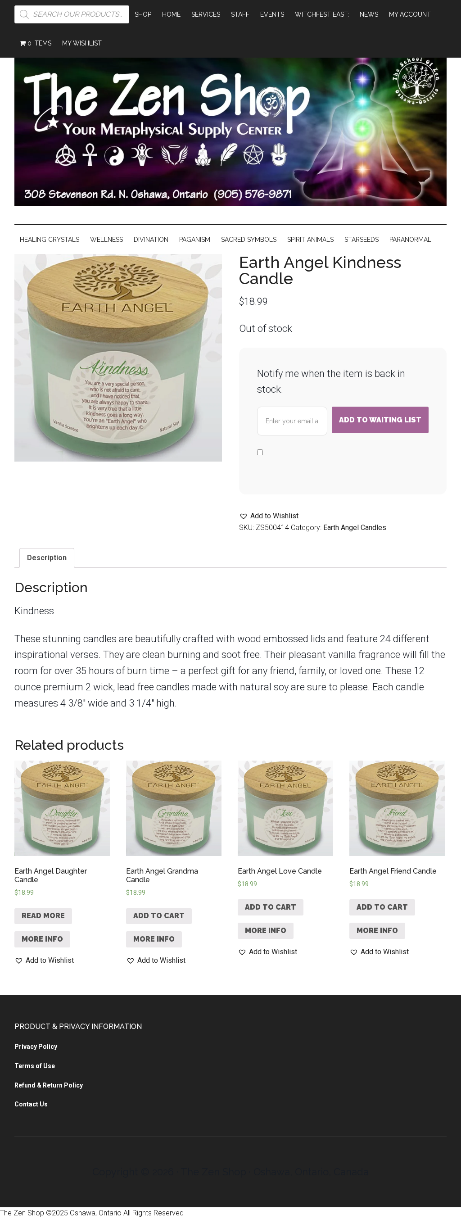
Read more (43, 915)
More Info (42, 939)
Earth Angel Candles (354, 527)
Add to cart (159, 915)
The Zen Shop (230, 126)
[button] (268, 516)
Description (47, 557)
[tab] (46, 558)
